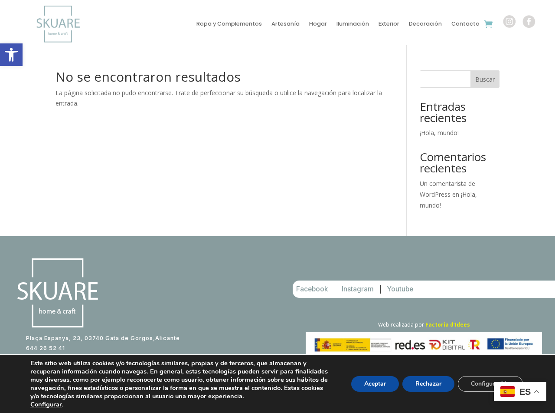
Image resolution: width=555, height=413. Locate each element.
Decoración (425, 24)
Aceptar (375, 384)
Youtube (400, 289)
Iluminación (352, 24)
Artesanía (285, 24)
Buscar (485, 79)
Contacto (465, 24)
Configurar (46, 404)
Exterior (389, 24)
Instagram (358, 289)
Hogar (318, 24)
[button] (11, 54)
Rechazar (428, 384)
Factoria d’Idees (447, 324)
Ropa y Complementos (229, 24)
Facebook (312, 289)
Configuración (490, 384)
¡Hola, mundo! (439, 133)
